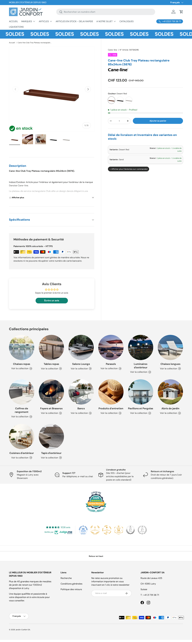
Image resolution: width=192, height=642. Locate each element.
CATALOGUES (126, 21)
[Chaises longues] (170, 347)
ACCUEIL (13, 21)
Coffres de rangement (21, 410)
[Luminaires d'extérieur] (140, 347)
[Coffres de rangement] (21, 392)
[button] (181, 12)
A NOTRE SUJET (104, 21)
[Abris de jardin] (170, 392)
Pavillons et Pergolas (140, 408)
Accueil (12, 42)
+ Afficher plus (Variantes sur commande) (128, 169)
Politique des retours (71, 589)
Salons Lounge (81, 364)
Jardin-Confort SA (22, 630)
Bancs (81, 408)
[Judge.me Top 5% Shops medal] (130, 529)
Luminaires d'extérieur (140, 365)
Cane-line (112, 50)
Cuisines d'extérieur (21, 453)
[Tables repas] (51, 347)
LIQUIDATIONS (16, 26)
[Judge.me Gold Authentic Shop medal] (95, 529)
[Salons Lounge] (81, 347)
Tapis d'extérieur (51, 453)
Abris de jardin (170, 408)
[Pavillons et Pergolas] (140, 392)
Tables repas (51, 364)
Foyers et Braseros (51, 408)
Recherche (66, 578)
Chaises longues (170, 364)
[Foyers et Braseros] (51, 392)
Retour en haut (96, 556)
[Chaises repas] (21, 347)
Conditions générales (71, 583)
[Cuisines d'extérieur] (21, 436)
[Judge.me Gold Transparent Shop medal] (106, 529)
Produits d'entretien (111, 408)
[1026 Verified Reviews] (96, 512)
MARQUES (26, 21)
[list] (51, 89)
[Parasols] (111, 347)
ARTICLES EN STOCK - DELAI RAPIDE (74, 21)
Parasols (111, 364)
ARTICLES (44, 21)
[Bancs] (81, 392)
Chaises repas (21, 364)
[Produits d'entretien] (111, 392)
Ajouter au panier (158, 121)
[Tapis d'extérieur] (51, 436)
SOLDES (32, 34)
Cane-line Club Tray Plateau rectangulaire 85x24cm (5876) (34, 42)
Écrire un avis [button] (51, 300)
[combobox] (105, 12)
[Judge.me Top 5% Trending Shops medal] (142, 529)
